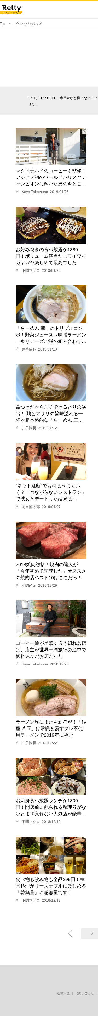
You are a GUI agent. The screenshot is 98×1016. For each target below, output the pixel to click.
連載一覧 (63, 993)
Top (2, 24)
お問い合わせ (84, 993)
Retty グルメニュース (11, 9)
